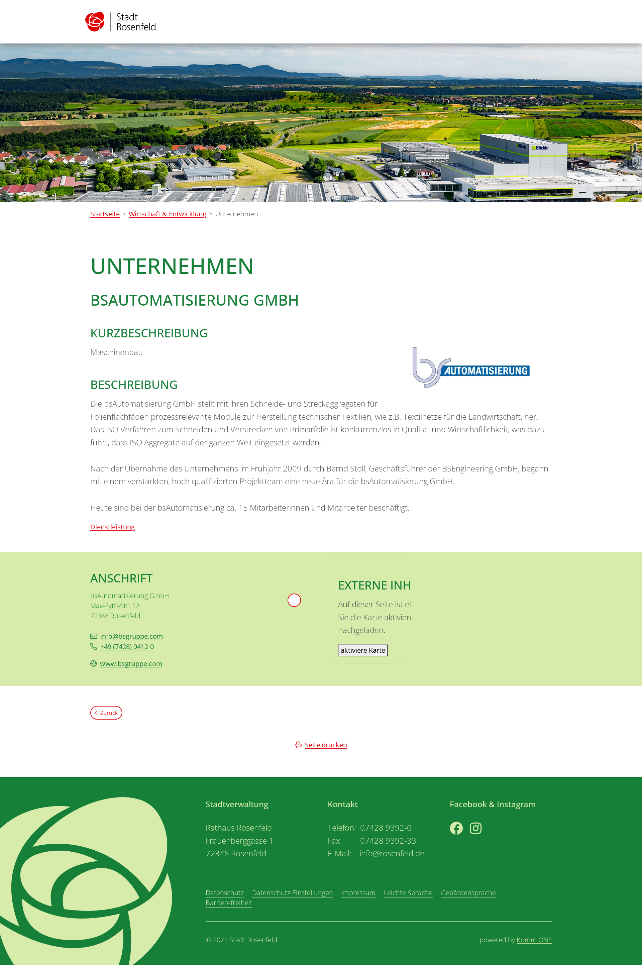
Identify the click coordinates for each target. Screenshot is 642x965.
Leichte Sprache (408, 892)
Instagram (486, 840)
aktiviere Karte (363, 650)
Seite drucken (326, 744)
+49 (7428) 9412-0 (127, 646)
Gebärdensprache (468, 892)
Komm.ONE (534, 939)
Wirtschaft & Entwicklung (167, 213)
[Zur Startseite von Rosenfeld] (120, 21)
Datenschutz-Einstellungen (292, 892)
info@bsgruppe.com (131, 636)
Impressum (358, 892)
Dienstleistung (112, 526)
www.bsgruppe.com (131, 663)
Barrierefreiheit (229, 902)
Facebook (464, 840)
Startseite (105, 213)
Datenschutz (225, 892)
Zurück (109, 713)
